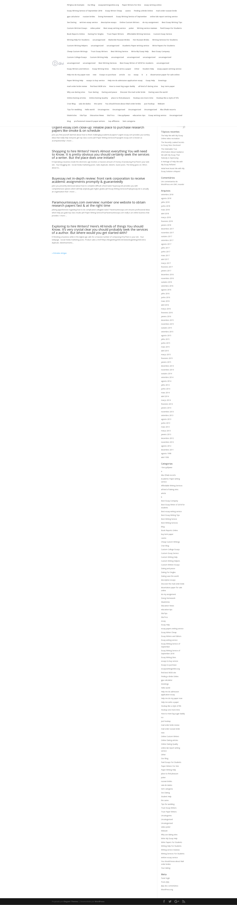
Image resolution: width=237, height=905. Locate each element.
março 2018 (166, 217)
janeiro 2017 (166, 270)
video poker (95, 28)
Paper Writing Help (75, 81)
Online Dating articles (76, 98)
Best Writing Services (108, 63)
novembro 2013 (167, 411)
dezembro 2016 (167, 274)
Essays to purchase (107, 75)
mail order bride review (77, 86)
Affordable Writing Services (138, 34)
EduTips (83, 115)
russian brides (89, 17)
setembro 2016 (167, 286)
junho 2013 (165, 423)
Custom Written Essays (77, 28)
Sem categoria (129, 121)
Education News (97, 115)
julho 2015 (165, 339)
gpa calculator (73, 17)
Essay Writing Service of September (131, 17)
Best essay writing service (115, 28)
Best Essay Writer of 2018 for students (136, 63)
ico (129, 75)
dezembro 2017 (167, 229)
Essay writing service (157, 115)
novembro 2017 (167, 232)
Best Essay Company (161, 52)
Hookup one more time (143, 98)
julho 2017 (165, 248)
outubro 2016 (166, 282)
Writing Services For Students (165, 40)
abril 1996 (165, 457)
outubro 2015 (166, 328)
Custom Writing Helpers (77, 46)
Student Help (148, 69)
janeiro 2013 (166, 434)
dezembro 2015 (167, 320)
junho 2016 (165, 297)
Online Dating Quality (98, 98)
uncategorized (99, 40)
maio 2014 (165, 392)
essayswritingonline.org (108, 5)
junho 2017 (165, 251)
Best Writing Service (119, 52)
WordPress (99, 901)
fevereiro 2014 (167, 404)
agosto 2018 (166, 198)
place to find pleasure (120, 98)
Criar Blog (71, 104)
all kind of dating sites (148, 86)
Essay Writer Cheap (113, 11)
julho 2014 (165, 385)
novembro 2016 (167, 278)
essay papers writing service (169, 69)
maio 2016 (165, 301)
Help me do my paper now (78, 75)
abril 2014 (165, 396)
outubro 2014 (166, 373)
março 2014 (166, 400)
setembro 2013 (167, 415)
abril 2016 (165, 305)
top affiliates (113, 121)
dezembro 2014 (167, 366)
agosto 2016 (166, 290)
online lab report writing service (164, 17)
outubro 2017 (166, 236)
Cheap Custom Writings (77, 52)
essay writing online (152, 5)
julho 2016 (165, 293)
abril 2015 (165, 350)
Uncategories (103, 110)
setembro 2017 (167, 240)
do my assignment (150, 22)
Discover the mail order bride (132, 92)
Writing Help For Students (78, 40)
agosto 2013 (166, 419)
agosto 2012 (166, 446)
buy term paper (168, 86)
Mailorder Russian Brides (119, 40)
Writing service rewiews (147, 28)
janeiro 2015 (166, 362)
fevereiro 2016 (167, 312)
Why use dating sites (76, 92)
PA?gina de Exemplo (75, 5)
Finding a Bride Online (143, 11)
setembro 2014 (167, 377)
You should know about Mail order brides (123, 104)
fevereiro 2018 (167, 221)
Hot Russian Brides (141, 40)
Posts (165, 882)
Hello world (90, 110)
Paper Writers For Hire (131, 5)
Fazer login (165, 878)
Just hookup (149, 104)
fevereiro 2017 (167, 267)
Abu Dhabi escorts (168, 110)
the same (98, 104)
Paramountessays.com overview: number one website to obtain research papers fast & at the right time (99, 204)
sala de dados (85, 104)
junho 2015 (165, 343)
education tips (139, 115)
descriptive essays (108, 22)
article (122, 75)
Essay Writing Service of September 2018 (84, 11)
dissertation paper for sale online (164, 75)
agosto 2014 (166, 381)
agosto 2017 (166, 244)
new (94, 75)
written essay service (89, 22)
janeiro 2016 (166, 316)
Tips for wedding (74, 110)
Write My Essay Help (140, 52)
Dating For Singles (96, 34)
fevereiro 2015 (167, 358)
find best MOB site (98, 86)
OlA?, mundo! (178, 184)
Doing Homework (105, 17)
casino (128, 11)
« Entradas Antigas (59, 253)
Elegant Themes (71, 901)
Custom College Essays (77, 57)
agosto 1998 (166, 453)
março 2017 (166, 263)
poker (131, 28)
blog (69, 121)
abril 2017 (165, 259)
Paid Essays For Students (171, 28)
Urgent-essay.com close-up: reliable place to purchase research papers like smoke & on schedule (98, 129)
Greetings (162, 81)
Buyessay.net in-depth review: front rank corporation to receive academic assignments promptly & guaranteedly (98, 180)
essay (136, 75)
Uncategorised (118, 110)
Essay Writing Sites (100, 69)
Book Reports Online (76, 34)
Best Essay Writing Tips (172, 22)
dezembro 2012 (167, 438)
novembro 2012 (167, 442)
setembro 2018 (167, 194)
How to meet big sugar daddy (122, 86)
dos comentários (169, 886)
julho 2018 (165, 202)
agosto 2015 (166, 335)
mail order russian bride (166, 11)
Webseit (161, 104)
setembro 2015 (167, 331)
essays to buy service (95, 81)
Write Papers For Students (163, 46)
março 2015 (166, 354)
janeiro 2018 (166, 225)
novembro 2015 (167, 324)
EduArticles (72, 115)
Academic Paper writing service (135, 46)
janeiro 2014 (166, 408)
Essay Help (150, 81)
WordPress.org (167, 889)
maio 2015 (165, 347)
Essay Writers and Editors (78, 69)
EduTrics (110, 115)
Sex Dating (71, 22)
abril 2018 (165, 213)
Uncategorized (134, 110)
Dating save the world (158, 92)
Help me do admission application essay (125, 81)
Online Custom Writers (129, 22)
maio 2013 (165, 427)
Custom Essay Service (162, 34)
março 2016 (166, 309)
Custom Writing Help (99, 57)
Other (136, 69)
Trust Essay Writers (99, 52)
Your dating (93, 92)
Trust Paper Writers (115, 34)
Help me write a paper (121, 69)
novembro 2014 (167, 370)
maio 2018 (165, 210)
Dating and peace (109, 92)
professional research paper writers (89, 121)
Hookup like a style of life (167, 98)
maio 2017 (165, 255)
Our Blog (91, 5)
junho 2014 (165, 389)
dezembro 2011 (167, 450)
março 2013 (166, 430)
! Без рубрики (123, 115)
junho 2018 (165, 206)
